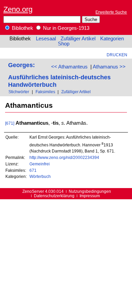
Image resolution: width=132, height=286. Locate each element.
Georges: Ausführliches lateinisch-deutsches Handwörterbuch (59, 74)
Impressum (90, 195)
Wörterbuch (40, 176)
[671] (9, 123)
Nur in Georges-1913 (65, 28)
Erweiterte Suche (111, 12)
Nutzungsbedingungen (90, 191)
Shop (63, 43)
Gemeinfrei (39, 164)
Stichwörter (18, 91)
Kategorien (112, 38)
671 (33, 170)
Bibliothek (21, 28)
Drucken (117, 55)
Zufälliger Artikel (78, 38)
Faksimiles (45, 91)
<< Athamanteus (69, 66)
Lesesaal (46, 38)
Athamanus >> (109, 66)
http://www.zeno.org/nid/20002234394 (64, 157)
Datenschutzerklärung (54, 195)
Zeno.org (17, 9)
